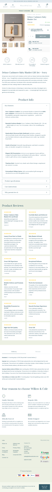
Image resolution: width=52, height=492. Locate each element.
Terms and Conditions (5, 451)
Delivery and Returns (16, 444)
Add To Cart (43, 36)
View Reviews (47, 25)
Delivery (14, 351)
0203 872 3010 (27, 460)
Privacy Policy (16, 448)
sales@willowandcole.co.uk (31, 456)
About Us (4, 443)
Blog (3, 455)
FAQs (3, 448)
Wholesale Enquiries (16, 451)
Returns (38, 351)
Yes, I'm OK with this (44, 487)
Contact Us (5, 457)
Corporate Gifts (17, 455)
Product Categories (24, 10)
